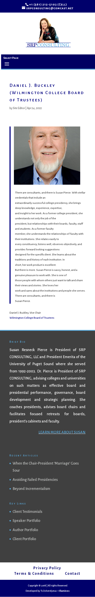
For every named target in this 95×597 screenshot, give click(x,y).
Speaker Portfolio (26, 521)
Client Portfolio (24, 539)
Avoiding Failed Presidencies (35, 480)
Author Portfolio (25, 530)
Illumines (64, 591)
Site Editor (19, 108)
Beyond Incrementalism (31, 489)
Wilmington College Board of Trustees (32, 317)
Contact (72, 574)
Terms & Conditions (34, 574)
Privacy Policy (47, 568)
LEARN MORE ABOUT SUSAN (62, 432)
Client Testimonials (27, 512)
